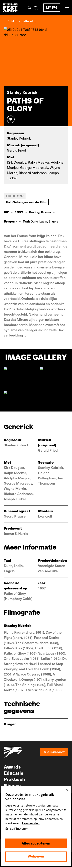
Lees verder (30, 823)
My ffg (52, 7)
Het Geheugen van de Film (26, 202)
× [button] (66, 790)
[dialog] (36, 826)
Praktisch (14, 779)
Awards (12, 766)
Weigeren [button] (36, 856)
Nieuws (12, 785)
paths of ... (29, 21)
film (14, 21)
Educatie (13, 773)
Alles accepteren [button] (36, 843)
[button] (36, 829)
